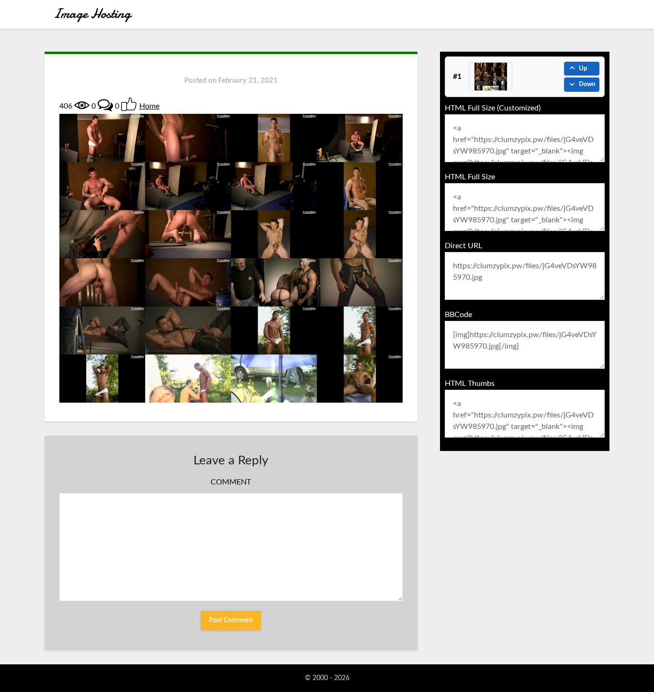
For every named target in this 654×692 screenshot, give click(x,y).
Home (149, 106)
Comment (231, 482)
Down (587, 84)
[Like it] (128, 104)
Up (583, 69)
